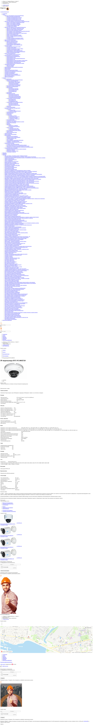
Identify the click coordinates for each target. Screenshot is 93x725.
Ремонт (4, 506)
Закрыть (1, 724)
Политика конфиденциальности (6, 662)
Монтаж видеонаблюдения (7, 502)
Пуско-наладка (5, 504)
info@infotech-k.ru (6, 345)
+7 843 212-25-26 (6, 5)
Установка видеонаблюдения (8, 503)
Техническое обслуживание (8, 507)
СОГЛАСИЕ (85, 721)
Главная (4, 350)
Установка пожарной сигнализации (9, 511)
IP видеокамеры (5, 355)
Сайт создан (2, 664)
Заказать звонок (3, 348)
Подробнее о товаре (4, 524)
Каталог (4, 352)
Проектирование (6, 508)
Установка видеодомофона (7, 510)
